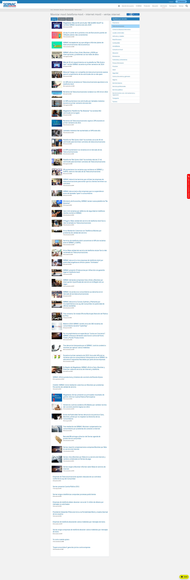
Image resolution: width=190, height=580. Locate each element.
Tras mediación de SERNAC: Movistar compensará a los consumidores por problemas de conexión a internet (82, 428)
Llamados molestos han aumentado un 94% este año (81, 131)
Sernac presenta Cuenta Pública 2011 (66, 486)
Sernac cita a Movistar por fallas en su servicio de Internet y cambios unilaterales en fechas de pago (84, 458)
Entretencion (116, 56)
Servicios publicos (117, 90)
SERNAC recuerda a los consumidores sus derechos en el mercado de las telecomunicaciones (83, 293)
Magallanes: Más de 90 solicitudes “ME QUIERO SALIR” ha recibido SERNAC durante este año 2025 (83, 24)
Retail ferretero (116, 39)
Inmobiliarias (116, 46)
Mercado (62, 9)
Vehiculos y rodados (118, 36)
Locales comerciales (118, 33)
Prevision (115, 66)
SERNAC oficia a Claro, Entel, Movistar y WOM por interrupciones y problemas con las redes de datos (81, 53)
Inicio (51, 9)
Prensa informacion (118, 63)
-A (131, 14)
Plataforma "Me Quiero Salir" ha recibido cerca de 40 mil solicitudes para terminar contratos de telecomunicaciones (84, 141)
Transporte (115, 98)
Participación (173, 6)
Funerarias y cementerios (119, 59)
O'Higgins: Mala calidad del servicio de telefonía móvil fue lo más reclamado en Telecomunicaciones (84, 222)
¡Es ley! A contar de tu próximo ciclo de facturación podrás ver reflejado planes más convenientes (85, 34)
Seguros (114, 80)
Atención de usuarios (128, 6)
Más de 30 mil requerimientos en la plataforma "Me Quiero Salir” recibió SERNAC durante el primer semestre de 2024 (84, 63)
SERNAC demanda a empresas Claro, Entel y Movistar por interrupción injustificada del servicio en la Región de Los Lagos (83, 282)
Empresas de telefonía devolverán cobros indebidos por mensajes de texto (79, 522)
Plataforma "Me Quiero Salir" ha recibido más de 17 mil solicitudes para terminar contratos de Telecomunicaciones (84, 161)
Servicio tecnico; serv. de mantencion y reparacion (123, 94)
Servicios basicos (117, 83)
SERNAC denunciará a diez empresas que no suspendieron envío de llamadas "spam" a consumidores (83, 192)
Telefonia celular (77, 9)
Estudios (69, 19)
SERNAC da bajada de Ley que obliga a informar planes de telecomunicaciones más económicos (83, 43)
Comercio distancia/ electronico (121, 29)
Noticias (181, 6)
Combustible (116, 43)
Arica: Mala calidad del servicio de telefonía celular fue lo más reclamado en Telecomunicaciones (85, 251)
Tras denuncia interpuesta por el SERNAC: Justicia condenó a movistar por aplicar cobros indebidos (84, 346)
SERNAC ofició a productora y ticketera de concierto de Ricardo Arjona (78, 377)
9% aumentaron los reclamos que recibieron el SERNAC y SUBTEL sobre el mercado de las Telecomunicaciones (83, 170)
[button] (187, 6)
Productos (62, 19)
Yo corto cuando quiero (61, 539)
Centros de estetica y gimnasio (121, 76)
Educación (155, 6)
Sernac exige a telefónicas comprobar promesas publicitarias (74, 494)
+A (128, 14)
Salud (114, 70)
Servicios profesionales (119, 86)
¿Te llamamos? (181, 1)
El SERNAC (139, 6)
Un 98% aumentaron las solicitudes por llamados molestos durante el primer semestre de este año (83, 102)
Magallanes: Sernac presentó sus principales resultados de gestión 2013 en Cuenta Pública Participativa (83, 396)
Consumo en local (117, 49)
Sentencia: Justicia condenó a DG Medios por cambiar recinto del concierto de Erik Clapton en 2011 (85, 406)
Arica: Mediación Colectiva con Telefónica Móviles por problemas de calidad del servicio (82, 232)
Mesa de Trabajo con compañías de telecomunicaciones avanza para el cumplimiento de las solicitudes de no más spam (85, 73)
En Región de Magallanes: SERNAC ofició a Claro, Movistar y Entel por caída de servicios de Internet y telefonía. (84, 368)
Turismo (114, 101)
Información (163, 6)
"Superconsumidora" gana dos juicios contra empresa (71, 547)
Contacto (171, 2)
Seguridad (115, 73)
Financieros (115, 23)
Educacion (115, 53)
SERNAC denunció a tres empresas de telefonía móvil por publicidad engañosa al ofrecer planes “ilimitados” (83, 261)
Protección (147, 6)
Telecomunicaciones (69, 9)
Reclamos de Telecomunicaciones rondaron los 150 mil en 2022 (85, 92)
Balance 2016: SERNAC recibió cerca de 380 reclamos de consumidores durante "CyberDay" (83, 325)
